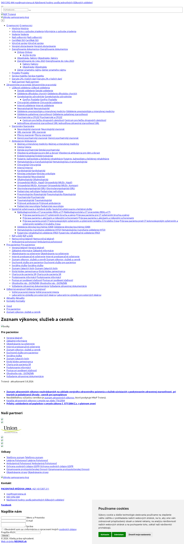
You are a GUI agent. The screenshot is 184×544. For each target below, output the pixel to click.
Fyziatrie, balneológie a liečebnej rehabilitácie (40, 158)
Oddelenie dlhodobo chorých (32, 93)
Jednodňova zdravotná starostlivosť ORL (37, 123)
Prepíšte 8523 (8, 532)
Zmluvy (21, 52)
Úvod (9, 306)
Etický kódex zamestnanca (25, 271)
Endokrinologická (26, 155)
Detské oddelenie (26, 90)
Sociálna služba (19, 265)
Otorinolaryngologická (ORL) (31, 188)
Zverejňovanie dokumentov (26, 49)
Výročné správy (19, 43)
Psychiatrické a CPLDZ (28, 117)
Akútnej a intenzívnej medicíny (32, 143)
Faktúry (26, 63)
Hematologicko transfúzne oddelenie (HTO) (39, 229)
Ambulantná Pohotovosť (18, 463)
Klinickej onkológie (26, 173)
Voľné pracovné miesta (23, 292)
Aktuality (10, 298)
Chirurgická (23, 164)
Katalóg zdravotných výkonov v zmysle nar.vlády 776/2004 (35, 400)
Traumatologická (25, 200)
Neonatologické (25, 108)
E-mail (30, 520)
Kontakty (10, 300)
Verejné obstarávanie (23, 46)
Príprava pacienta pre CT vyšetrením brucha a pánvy (49, 215)
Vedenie (16, 34)
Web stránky (14, 541)
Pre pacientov (13, 244)
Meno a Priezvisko (36, 517)
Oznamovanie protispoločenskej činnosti (27, 469)
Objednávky (28, 66)
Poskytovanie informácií (24, 277)
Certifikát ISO (18, 40)
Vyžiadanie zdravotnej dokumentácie (30, 286)
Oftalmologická (24, 179)
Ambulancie (18, 141)
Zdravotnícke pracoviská (18, 84)
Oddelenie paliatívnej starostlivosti (34, 114)
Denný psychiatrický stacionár (32, 138)
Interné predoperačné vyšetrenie (28, 256)
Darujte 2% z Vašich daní (24, 78)
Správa (29, 526)
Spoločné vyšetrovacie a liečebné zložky (32, 209)
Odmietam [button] (119, 534)
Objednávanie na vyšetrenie (26, 253)
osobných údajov (68, 529)
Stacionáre (17, 126)
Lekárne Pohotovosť (16, 460)
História (16, 28)
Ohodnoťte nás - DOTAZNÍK (25, 283)
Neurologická (24, 176)
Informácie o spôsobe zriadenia (28, 31)
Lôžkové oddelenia (21, 87)
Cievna (20, 146)
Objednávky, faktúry (27, 58)
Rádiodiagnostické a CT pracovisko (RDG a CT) (40, 212)
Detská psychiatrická (27, 149)
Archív (26, 55)
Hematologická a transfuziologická (34, 161)
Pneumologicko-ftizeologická (31, 194)
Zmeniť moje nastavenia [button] (140, 534)
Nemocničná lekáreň (22, 238)
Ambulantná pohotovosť (24, 241)
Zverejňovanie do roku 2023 (31, 61)
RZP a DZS (17, 235)
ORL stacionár (24, 132)
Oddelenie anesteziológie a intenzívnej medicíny (41, 111)
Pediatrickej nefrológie (28, 191)
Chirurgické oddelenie (28, 102)
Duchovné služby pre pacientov (28, 262)
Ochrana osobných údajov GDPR (23, 466)
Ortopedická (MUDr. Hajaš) (30, 182)
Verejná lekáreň (20, 247)
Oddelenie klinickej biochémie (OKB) (35, 226)
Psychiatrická (24, 197)
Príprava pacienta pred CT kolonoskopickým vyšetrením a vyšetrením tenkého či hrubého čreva (71, 220)
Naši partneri (18, 81)
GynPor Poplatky (31, 99)
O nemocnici (12, 25)
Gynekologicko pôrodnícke (30, 96)
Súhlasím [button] (105, 534)
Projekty (16, 72)
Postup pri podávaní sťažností (27, 280)
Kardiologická (24, 170)
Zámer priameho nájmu (29, 69)
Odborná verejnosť (16, 289)
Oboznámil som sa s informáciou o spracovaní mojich (40, 529)
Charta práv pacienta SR (24, 274)
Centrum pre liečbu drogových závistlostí (43, 120)
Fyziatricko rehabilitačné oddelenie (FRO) (37, 232)
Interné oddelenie (26, 105)
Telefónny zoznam (15, 457)
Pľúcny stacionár (25, 135)
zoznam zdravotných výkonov (59, 397)
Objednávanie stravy (16, 472)
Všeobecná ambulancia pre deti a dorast (37, 152)
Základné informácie (22, 250)
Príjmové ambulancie (28, 203)
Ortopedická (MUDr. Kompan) (32, 185)
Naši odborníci (19, 37)
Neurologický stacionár (29, 129)
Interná (21, 167)
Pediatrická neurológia (28, 206)
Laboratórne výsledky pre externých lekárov (34, 295)
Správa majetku (20, 75)
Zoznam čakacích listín (23, 268)
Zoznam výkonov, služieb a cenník (29, 259)
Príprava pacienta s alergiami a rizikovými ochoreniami (50, 218)
